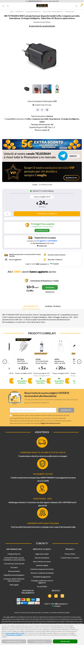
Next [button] (79, 362)
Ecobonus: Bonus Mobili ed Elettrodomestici (14, 580)
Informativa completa (14, 635)
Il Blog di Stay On (14, 554)
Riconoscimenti (14, 571)
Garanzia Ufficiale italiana (43, 523)
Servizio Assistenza (42, 558)
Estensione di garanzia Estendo (41, 569)
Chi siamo (14, 567)
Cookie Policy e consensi (70, 558)
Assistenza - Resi (42, 499)
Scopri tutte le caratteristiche (42, 26)
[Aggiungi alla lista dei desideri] (42, 109)
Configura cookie (39, 641)
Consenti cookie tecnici (14, 641)
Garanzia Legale (42, 565)
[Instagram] (62, 596)
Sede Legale (14, 585)
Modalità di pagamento (42, 577)
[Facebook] (49, 596)
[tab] (31, 306)
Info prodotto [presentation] (30, 306)
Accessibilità (42, 586)
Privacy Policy (70, 554)
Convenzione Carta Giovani (14, 563)
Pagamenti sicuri (43, 474)
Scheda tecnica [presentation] (53, 306)
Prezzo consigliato (40, 197)
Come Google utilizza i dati (14, 633)
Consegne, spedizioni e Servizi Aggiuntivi (42, 581)
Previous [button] (5, 362)
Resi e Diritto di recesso (42, 561)
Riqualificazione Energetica (14, 575)
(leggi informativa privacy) (50, 423)
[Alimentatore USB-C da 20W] (60, 346)
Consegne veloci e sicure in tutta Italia (42, 452)
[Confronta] (37, 109)
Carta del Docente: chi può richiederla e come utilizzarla (14, 559)
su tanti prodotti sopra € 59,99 (44, 1)
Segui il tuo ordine (42, 554)
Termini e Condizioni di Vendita (42, 573)
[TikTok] (56, 596)
